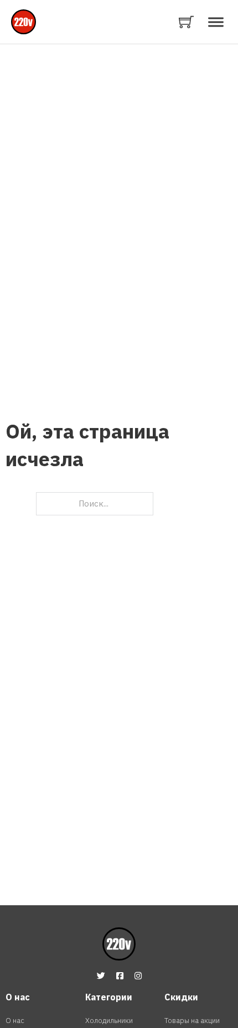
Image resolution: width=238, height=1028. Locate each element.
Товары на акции (192, 1020)
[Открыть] (216, 22)
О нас (15, 1020)
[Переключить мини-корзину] (186, 21)
